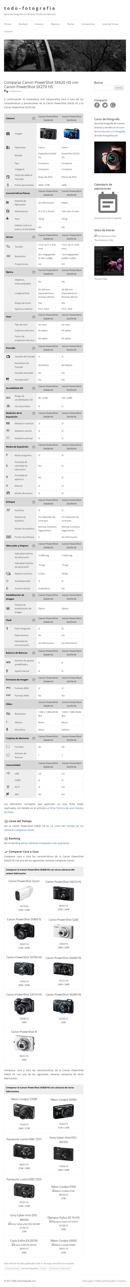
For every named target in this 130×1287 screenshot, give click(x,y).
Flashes (70, 24)
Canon (43, 1268)
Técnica (7, 24)
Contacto (8, 31)
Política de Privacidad (105, 1280)
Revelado (23, 24)
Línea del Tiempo (110, 24)
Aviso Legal (87, 1280)
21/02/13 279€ (24, 1223)
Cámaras (39, 24)
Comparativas (88, 24)
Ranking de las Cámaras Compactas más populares (40, 843)
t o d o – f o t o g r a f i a (29, 8)
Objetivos (55, 24)
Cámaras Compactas (59, 1268)
